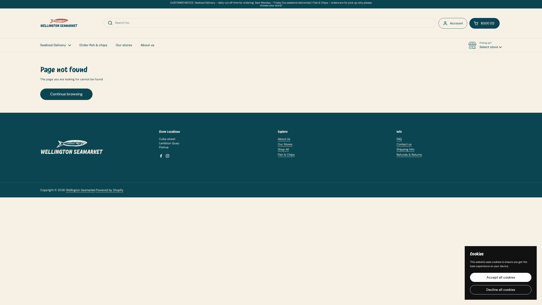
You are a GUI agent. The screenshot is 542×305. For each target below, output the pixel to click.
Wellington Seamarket (80, 190)
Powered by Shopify (109, 190)
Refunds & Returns (409, 155)
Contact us (404, 144)
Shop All (283, 149)
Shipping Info (405, 149)
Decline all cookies (500, 289)
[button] (485, 45)
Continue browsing (66, 94)
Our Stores (285, 144)
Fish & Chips (286, 155)
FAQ (399, 139)
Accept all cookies (501, 277)
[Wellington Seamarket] (59, 23)
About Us (284, 139)
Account (456, 23)
